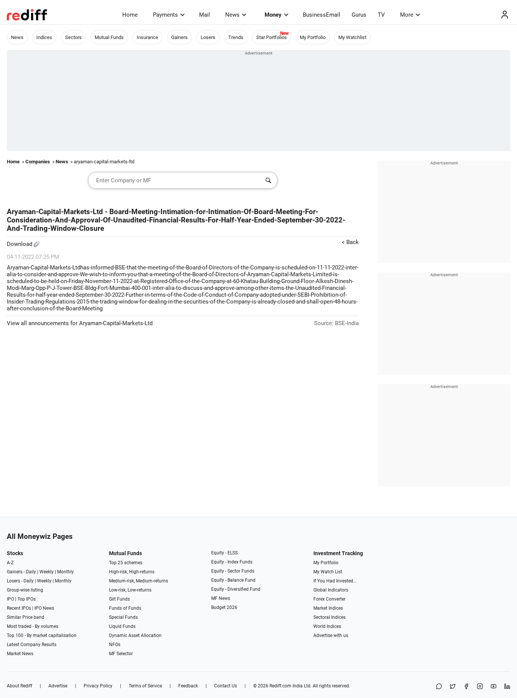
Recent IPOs (19, 608)
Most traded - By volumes (32, 626)
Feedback (188, 686)
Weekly (46, 571)
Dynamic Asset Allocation (135, 635)
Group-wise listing (25, 590)
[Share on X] (453, 686)
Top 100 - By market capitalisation (41, 635)
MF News (220, 598)
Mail (204, 14)
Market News (20, 653)
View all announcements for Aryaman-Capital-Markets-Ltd (80, 323)
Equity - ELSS (224, 553)
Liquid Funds (122, 626)
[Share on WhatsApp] (439, 686)
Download (20, 244)
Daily (31, 571)
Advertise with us (330, 635)
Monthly (65, 571)
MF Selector (121, 653)
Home (130, 14)
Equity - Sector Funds (232, 571)
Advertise (57, 686)
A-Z (10, 562)
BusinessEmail (321, 14)
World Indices (327, 626)
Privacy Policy (98, 686)
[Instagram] (480, 686)
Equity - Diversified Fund (235, 589)
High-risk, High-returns (131, 571)
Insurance (147, 37)
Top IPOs (26, 599)
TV (381, 14)
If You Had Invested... (335, 581)
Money (273, 14)
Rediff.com (280, 686)
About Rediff (19, 686)
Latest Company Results (31, 644)
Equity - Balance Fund (233, 580)
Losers (208, 37)
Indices (44, 37)
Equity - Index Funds (231, 562)
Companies (37, 161)
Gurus (359, 14)
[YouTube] (494, 686)
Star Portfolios (271, 37)
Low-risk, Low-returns (130, 590)
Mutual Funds (109, 37)
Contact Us (225, 686)
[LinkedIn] (507, 686)
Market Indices (328, 608)
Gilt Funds (119, 599)
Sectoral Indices (329, 617)
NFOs (114, 644)
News (232, 14)
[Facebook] (466, 686)
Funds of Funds (125, 608)
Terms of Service (145, 686)
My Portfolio (312, 37)
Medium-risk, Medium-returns (138, 581)
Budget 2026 (224, 607)
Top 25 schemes (125, 562)
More (406, 14)
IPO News (44, 608)
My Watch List (327, 571)
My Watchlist (352, 37)
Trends (235, 37)
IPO (10, 599)
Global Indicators (330, 590)
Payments (165, 14)
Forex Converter (329, 599)
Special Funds (123, 617)
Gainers (179, 37)
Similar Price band (25, 617)
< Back (350, 242)
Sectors (73, 37)
